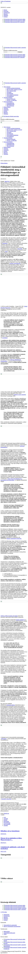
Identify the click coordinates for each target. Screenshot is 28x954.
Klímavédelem (7, 107)
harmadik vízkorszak (6, 799)
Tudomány (6, 109)
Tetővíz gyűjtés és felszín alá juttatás (9, 615)
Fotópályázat (7, 12)
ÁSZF (5, 934)
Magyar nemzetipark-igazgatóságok (12, 926)
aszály (6, 251)
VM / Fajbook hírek (11, 90)
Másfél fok (7, 181)
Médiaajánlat (7, 931)
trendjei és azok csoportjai (20, 394)
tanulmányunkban (10, 705)
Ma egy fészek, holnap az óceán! (14, 89)
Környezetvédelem (8, 101)
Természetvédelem (8, 97)
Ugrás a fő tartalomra (6, 1)
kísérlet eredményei (20, 619)
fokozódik (19, 248)
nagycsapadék (7, 824)
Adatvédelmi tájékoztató (9, 933)
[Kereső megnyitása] (4, 49)
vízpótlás (6, 825)
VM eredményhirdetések (12, 95)
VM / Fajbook (7, 86)
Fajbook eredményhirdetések (13, 88)
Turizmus (6, 108)
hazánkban (5, 243)
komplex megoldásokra (15, 263)
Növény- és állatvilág (12, 100)
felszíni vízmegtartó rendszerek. (14, 538)
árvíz (5, 817)
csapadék (6, 818)
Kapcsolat (6, 11)
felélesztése (3, 738)
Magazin (6, 14)
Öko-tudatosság (10, 105)
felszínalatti (6, 821)
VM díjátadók (10, 93)
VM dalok (9, 92)
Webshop (6, 15)
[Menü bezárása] (4, 84)
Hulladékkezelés (10, 104)
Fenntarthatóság (10, 103)
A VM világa (4, 912)
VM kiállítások (10, 96)
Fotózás (5, 111)
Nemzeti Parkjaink (11, 99)
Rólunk (5, 10)
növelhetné (4, 337)
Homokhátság (7, 822)
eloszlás (5, 820)
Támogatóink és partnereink (10, 925)
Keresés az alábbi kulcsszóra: (10, 50)
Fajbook (5, 16)
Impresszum (6, 914)
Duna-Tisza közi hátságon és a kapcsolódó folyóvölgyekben (11, 479)
